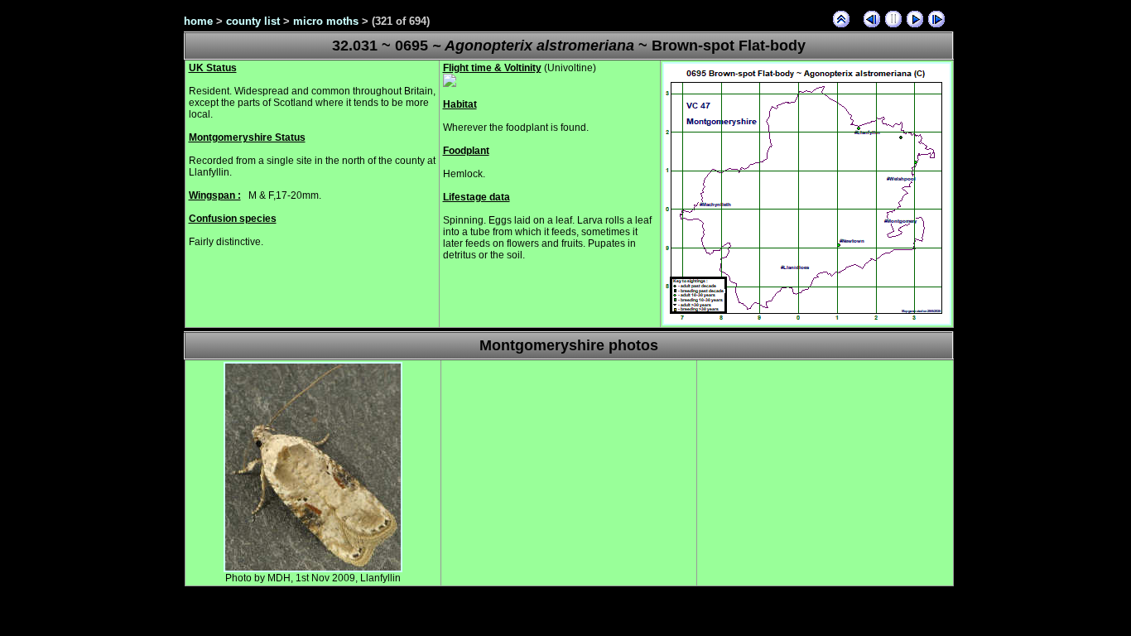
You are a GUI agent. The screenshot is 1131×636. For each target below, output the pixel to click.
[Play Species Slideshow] (915, 19)
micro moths (326, 21)
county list (253, 21)
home (198, 21)
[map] (806, 322)
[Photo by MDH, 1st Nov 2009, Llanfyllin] (313, 569)
